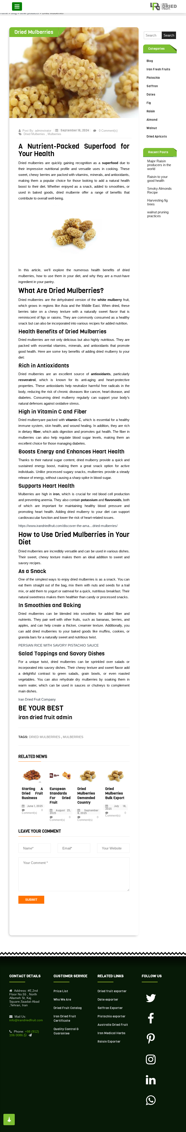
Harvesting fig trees (157, 202)
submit (31, 899)
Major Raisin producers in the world (159, 165)
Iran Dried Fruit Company (37, 699)
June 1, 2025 (35, 806)
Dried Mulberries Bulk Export (114, 793)
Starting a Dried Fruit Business (32, 793)
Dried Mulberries (34, 134)
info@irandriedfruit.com (26, 1020)
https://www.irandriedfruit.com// (67, 526)
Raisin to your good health (157, 178)
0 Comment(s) (107, 130)
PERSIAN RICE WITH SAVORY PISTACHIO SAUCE (58, 645)
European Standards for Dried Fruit (60, 795)
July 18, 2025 (115, 807)
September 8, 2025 (87, 812)
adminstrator (43, 130)
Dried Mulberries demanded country (86, 795)
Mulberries (54, 134)
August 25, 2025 (60, 812)
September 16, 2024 (74, 130)
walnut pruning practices (158, 214)
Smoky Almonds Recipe (159, 190)
